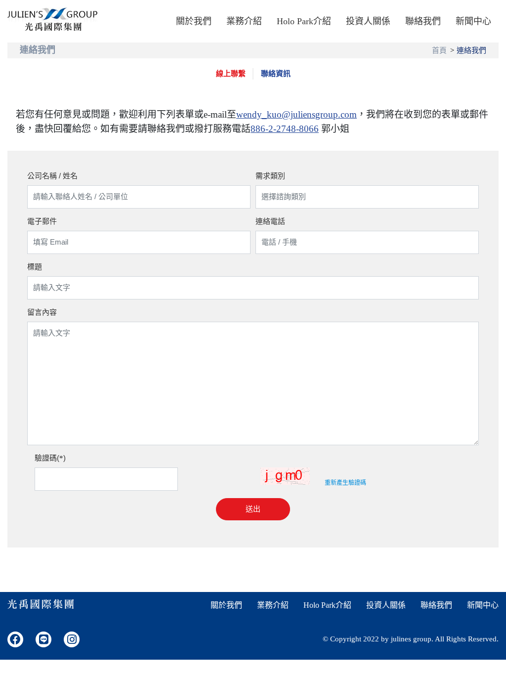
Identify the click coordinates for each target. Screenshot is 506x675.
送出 (253, 509)
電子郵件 (42, 221)
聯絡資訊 (276, 74)
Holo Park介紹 (304, 21)
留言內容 (42, 312)
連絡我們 (471, 50)
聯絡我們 (423, 21)
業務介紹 (244, 21)
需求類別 (270, 175)
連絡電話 (270, 221)
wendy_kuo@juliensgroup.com (296, 114)
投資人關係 (368, 21)
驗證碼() (50, 458)
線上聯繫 (231, 74)
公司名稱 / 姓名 (52, 175)
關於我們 (193, 21)
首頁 (439, 50)
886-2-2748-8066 (285, 129)
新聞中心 (473, 21)
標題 (34, 266)
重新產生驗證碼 (345, 482)
